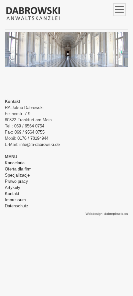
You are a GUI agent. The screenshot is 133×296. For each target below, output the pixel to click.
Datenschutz (16, 205)
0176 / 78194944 (32, 138)
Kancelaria (15, 162)
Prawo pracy (16, 181)
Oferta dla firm (18, 169)
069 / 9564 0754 (29, 126)
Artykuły (12, 187)
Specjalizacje (17, 175)
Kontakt (12, 193)
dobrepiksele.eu (116, 213)
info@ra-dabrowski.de (39, 144)
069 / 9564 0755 (30, 132)
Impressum (15, 199)
